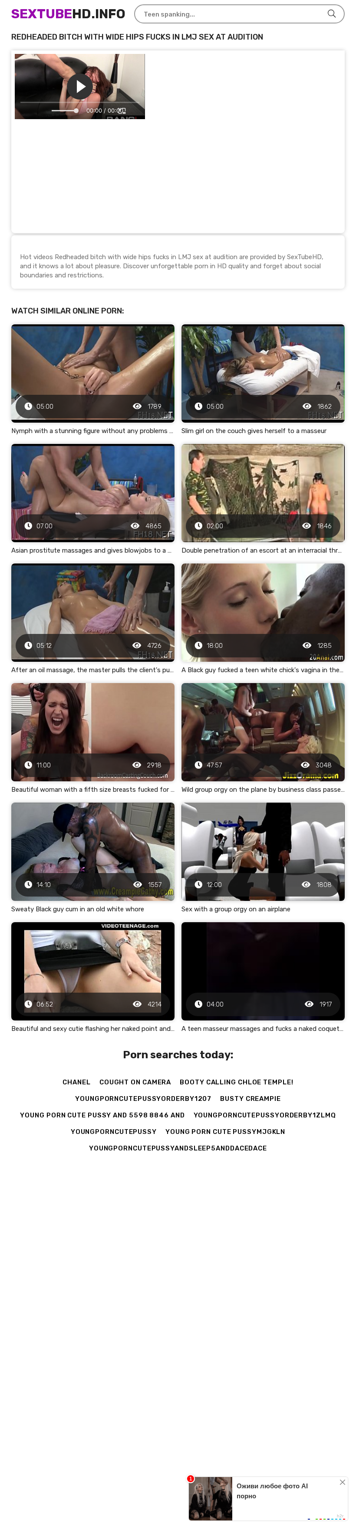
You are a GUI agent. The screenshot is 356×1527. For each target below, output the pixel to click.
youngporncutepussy (114, 1132)
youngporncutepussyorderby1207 (143, 1099)
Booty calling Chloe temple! (236, 1082)
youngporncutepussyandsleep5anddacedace (178, 1148)
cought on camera (135, 1082)
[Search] (332, 14)
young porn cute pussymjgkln (225, 1132)
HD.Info (68, 14)
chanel (76, 1082)
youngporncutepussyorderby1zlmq (265, 1115)
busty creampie (250, 1099)
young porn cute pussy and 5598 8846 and (102, 1115)
